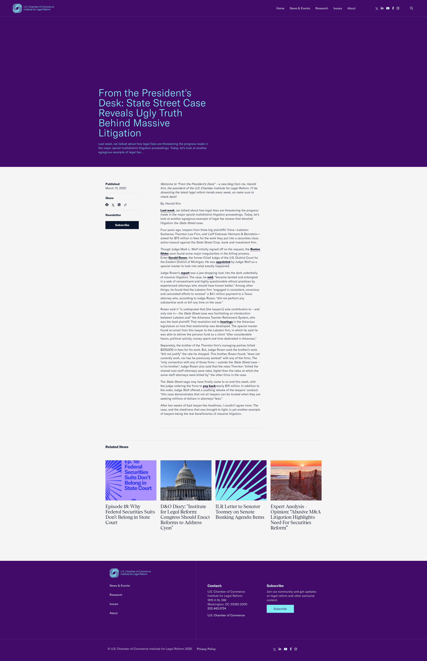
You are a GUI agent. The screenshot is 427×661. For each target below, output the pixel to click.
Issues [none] (337, 8)
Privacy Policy (206, 649)
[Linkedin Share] (119, 205)
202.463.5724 (216, 608)
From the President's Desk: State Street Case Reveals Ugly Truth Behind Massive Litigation (152, 112)
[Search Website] (411, 8)
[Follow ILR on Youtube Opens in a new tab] (388, 8)
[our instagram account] (398, 8)
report (185, 273)
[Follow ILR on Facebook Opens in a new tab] (393, 8)
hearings (226, 322)
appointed (223, 262)
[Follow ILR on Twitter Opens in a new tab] (376, 8)
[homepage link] (33, 8)
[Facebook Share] (106, 205)
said (210, 277)
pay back (209, 386)
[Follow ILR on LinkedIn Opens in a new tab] (382, 8)
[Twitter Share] (113, 205)
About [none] (351, 8)
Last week (167, 210)
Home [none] (280, 8)
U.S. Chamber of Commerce (226, 615)
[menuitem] (280, 8)
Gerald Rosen (177, 258)
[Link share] (125, 205)
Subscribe (122, 225)
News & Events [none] (300, 8)
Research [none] (321, 8)
